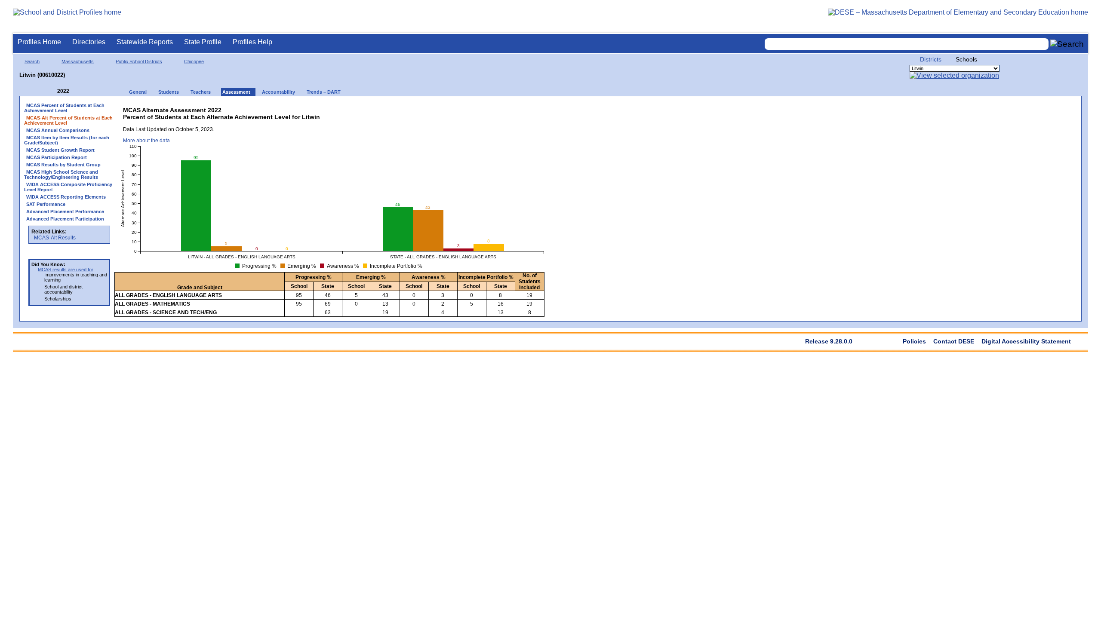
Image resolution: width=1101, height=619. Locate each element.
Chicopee (194, 61)
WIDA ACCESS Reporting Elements (66, 196)
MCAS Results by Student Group (63, 164)
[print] (477, 108)
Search (32, 61)
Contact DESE (953, 341)
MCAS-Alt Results (55, 238)
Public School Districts (139, 61)
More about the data (146, 141)
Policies (914, 341)
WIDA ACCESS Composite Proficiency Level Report (68, 187)
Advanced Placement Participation (65, 218)
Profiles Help (252, 42)
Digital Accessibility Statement (1026, 341)
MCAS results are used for (65, 269)
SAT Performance (45, 204)
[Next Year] (81, 91)
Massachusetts (78, 61)
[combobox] (907, 44)
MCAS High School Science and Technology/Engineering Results (61, 174)
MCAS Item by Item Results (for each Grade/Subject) (66, 140)
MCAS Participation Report (56, 157)
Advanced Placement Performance (65, 211)
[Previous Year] (51, 91)
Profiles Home (39, 42)
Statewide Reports (145, 42)
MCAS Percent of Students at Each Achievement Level (64, 108)
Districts (930, 59)
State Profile (202, 42)
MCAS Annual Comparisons (57, 130)
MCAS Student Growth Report (60, 150)
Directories (88, 42)
